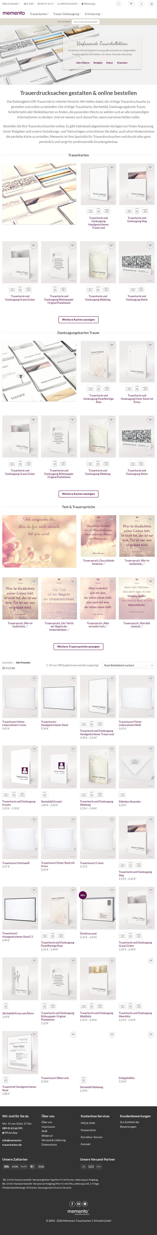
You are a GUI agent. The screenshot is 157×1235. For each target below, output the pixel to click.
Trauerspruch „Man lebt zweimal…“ (136, 625)
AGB (44, 1131)
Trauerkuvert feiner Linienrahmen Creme (14, 723)
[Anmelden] (141, 4)
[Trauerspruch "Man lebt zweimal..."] (137, 598)
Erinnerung (92, 14)
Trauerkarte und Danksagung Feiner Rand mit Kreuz (137, 399)
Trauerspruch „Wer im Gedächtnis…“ (137, 562)
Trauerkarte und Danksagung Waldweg (98, 298)
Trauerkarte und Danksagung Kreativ (18, 803)
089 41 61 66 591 (12, 1128)
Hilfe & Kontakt (10, 3)
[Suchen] (119, 4)
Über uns (47, 1122)
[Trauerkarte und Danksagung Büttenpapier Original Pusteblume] (59, 262)
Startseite (7, 662)
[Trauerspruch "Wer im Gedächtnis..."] (137, 536)
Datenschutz (49, 1144)
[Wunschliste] (131, 4)
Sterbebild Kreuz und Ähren (18, 1013)
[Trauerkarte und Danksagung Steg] (137, 184)
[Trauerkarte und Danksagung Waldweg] (98, 262)
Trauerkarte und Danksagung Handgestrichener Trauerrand (98, 222)
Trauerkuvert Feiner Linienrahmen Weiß (130, 723)
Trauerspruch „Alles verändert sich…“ (98, 625)
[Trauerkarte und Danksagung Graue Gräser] (20, 262)
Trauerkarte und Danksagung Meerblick (135, 1015)
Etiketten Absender (130, 801)
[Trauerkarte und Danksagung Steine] (137, 262)
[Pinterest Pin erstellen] (85, 1204)
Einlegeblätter (127, 1078)
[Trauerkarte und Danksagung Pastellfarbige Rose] (98, 361)
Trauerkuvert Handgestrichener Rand (54, 723)
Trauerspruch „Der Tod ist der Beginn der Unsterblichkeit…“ (59, 626)
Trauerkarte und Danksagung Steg (137, 219)
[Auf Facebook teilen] (72, 1204)
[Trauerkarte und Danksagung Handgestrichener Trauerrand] (98, 184)
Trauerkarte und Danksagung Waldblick (96, 1015)
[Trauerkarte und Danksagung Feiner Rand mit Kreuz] (137, 361)
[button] (151, 4)
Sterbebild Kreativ (51, 801)
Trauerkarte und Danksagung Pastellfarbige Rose (98, 399)
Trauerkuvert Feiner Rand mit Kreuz (58, 864)
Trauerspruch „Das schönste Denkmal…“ (98, 562)
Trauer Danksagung (66, 14)
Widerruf (47, 1135)
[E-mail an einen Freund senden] (79, 1204)
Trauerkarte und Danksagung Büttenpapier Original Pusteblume (59, 299)
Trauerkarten (38, 14)
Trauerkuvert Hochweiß (15, 863)
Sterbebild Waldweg (91, 1087)
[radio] (90, 210)
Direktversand (88, 933)
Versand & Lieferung (54, 1140)
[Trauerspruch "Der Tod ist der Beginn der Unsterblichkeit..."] (59, 598)
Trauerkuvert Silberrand (55, 1078)
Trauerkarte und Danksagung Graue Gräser (20, 298)
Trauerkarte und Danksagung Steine (137, 298)
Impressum (48, 1126)
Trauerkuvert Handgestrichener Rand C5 (17, 935)
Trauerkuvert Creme (91, 863)
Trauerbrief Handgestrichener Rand (19, 1088)
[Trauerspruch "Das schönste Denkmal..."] (98, 536)
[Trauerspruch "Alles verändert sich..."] (98, 598)
